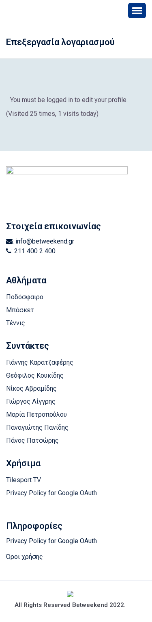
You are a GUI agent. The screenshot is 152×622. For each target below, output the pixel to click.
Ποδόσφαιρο (24, 297)
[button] (137, 10)
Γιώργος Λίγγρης (31, 401)
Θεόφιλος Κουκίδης (35, 375)
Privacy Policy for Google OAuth (51, 493)
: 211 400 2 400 (33, 251)
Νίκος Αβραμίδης (31, 388)
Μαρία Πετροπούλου (36, 414)
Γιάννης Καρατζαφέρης (39, 362)
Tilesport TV (23, 480)
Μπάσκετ (20, 310)
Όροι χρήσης (24, 557)
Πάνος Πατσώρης (32, 440)
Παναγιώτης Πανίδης (37, 427)
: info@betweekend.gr (43, 241)
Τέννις (15, 323)
